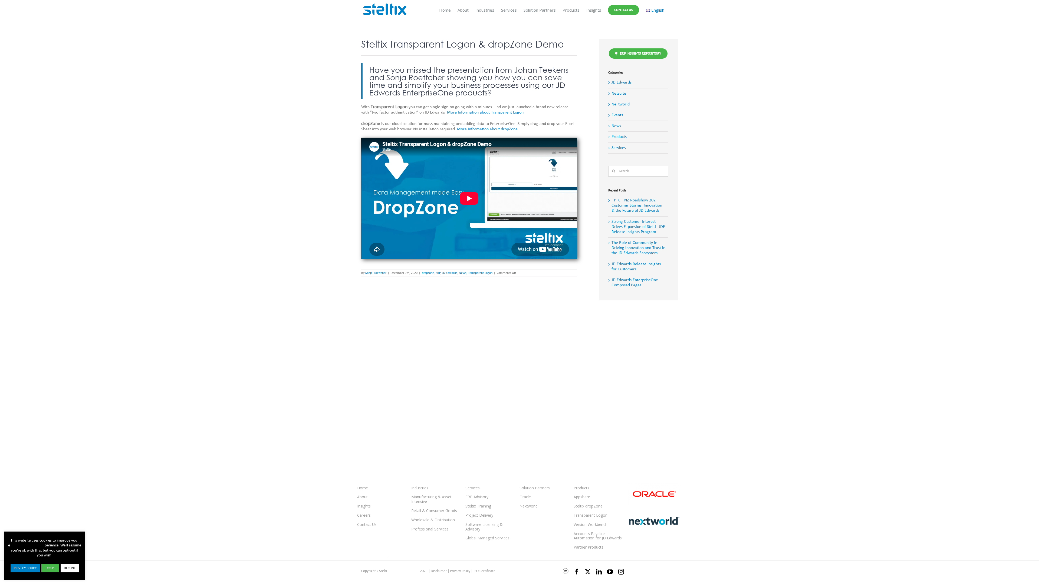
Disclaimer (439, 571)
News (462, 273)
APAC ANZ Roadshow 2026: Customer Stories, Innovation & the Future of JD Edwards (636, 205)
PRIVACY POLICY (25, 568)
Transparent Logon (480, 273)
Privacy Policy (460, 571)
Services (618, 148)
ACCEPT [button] (50, 568)
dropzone (428, 273)
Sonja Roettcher (375, 273)
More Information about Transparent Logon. (486, 112)
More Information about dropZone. (488, 129)
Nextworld (620, 104)
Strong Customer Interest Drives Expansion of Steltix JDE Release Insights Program (638, 227)
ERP (438, 273)
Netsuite (618, 93)
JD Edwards (449, 273)
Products (619, 137)
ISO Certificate (484, 571)
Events (617, 115)
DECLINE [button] (69, 568)
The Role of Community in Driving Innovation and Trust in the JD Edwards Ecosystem (638, 248)
